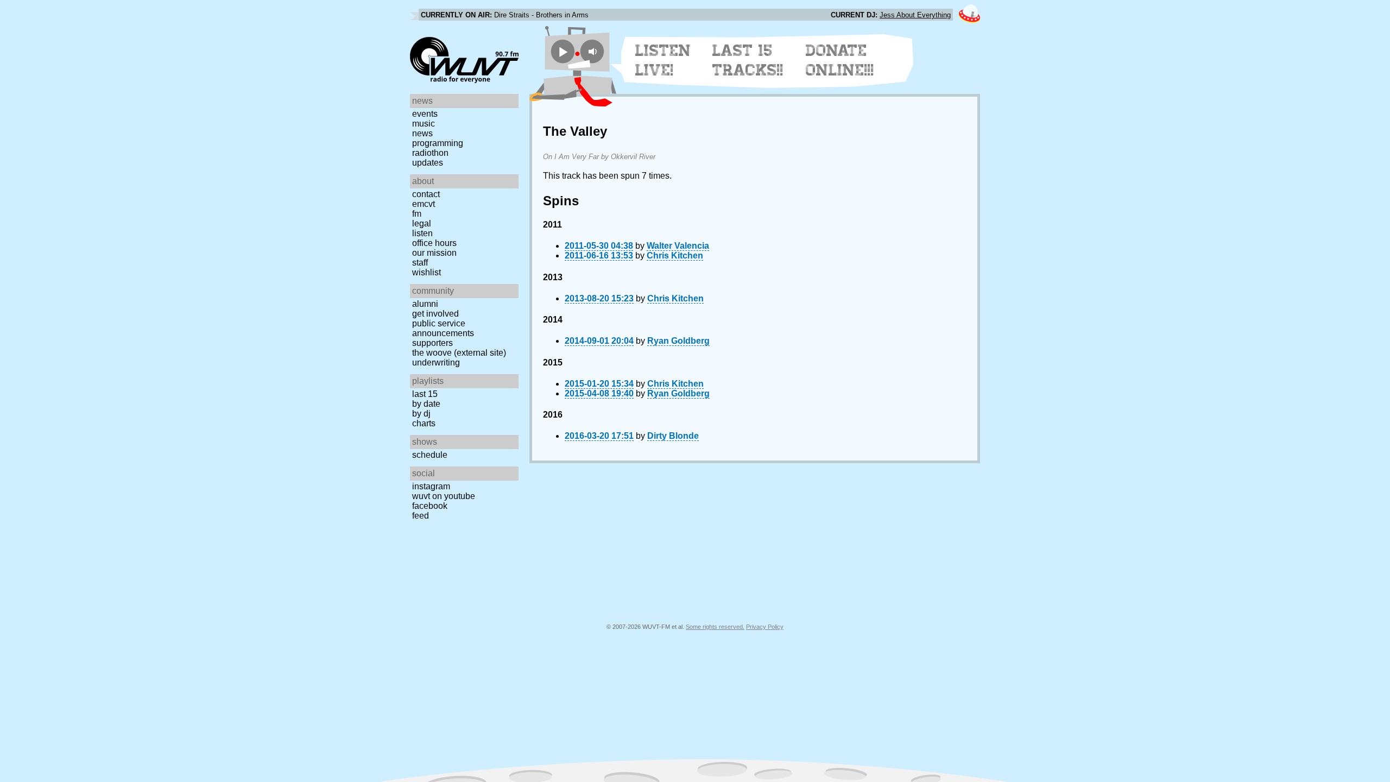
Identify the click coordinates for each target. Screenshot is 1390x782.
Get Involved (435, 313)
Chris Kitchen (675, 255)
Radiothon (430, 152)
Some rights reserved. (715, 626)
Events (425, 113)
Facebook (429, 505)
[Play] (563, 51)
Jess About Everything (915, 15)
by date (426, 403)
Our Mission (434, 252)
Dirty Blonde (673, 435)
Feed (420, 515)
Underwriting (436, 362)
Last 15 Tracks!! (748, 60)
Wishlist (426, 272)
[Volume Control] (594, 51)
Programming (437, 143)
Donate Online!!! (840, 60)
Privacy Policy (765, 626)
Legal (421, 223)
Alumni (425, 303)
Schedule (429, 454)
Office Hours (434, 243)
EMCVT (423, 204)
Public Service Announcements (443, 328)
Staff (420, 262)
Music (423, 123)
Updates (427, 162)
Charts (423, 423)
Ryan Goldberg (678, 340)
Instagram (431, 486)
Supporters (432, 343)
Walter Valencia (678, 245)
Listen (422, 233)
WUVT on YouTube (443, 496)
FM (416, 213)
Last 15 (425, 394)
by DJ (421, 413)
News (422, 133)
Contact (426, 194)
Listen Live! (663, 60)
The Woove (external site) (459, 352)
